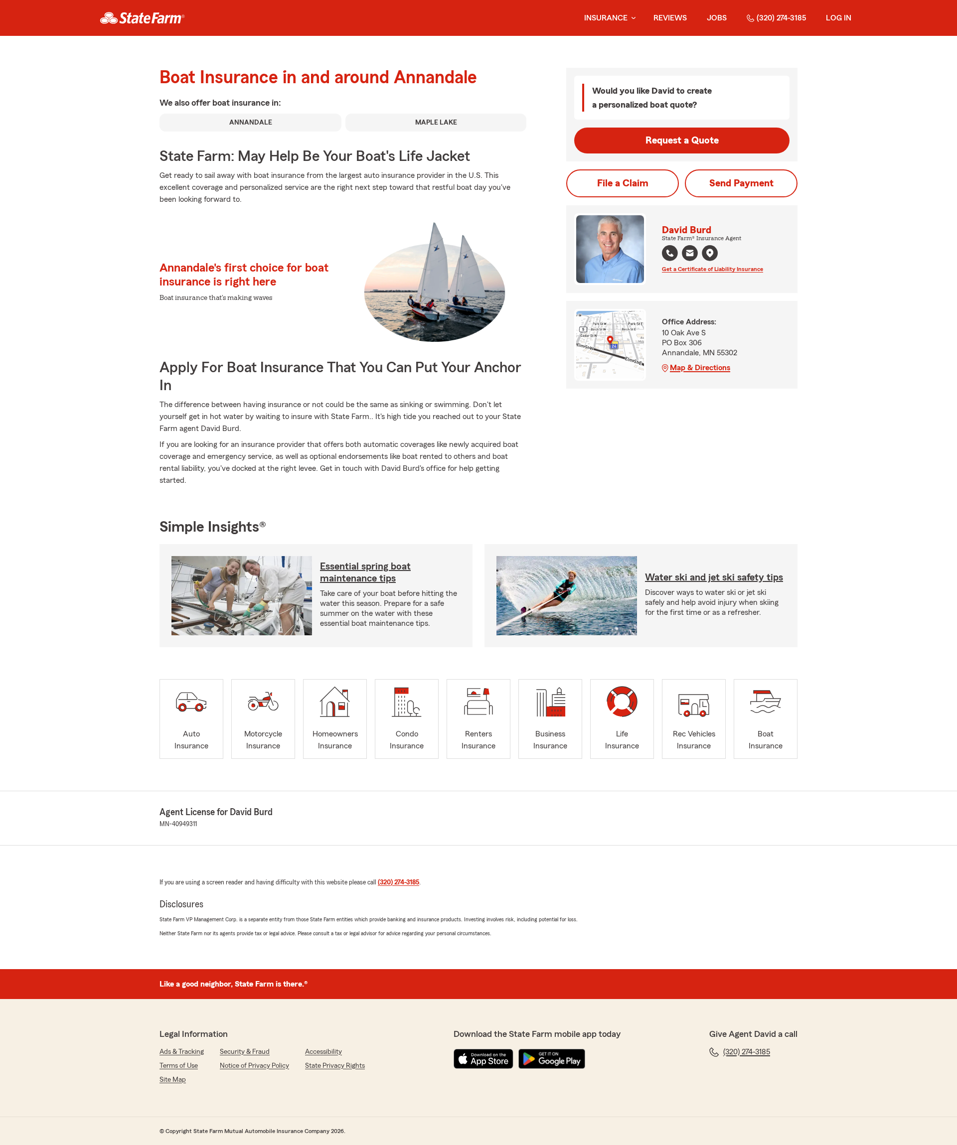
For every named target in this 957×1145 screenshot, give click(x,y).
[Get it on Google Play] (551, 1059)
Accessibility (323, 1051)
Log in (838, 18)
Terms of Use (179, 1065)
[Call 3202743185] (670, 253)
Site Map (173, 1079)
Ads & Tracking (182, 1051)
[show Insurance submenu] (632, 18)
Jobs (717, 18)
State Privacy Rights (335, 1065)
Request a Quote (682, 140)
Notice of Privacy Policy (254, 1065)
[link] (142, 18)
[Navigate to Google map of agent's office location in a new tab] (710, 253)
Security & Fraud (245, 1051)
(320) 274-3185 (781, 18)
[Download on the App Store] (483, 1059)
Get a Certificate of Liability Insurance (712, 269)
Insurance (606, 18)
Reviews (670, 18)
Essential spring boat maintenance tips (365, 572)
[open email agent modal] (690, 254)
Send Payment (741, 183)
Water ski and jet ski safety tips (714, 577)
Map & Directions (700, 368)
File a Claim (622, 183)
